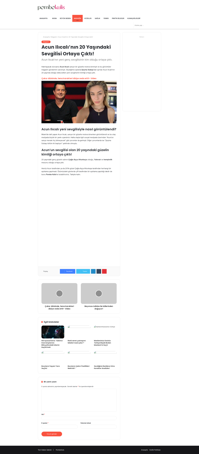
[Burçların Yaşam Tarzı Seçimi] (52, 357)
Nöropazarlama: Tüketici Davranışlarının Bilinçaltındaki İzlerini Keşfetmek (52, 343)
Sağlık (97, 18)
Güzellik (88, 18)
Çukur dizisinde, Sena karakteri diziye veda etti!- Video (68, 78)
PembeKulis (60, 450)
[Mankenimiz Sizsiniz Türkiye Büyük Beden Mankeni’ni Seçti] (105, 332)
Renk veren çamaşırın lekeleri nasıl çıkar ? (77, 341)
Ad (43, 414)
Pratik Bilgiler (118, 18)
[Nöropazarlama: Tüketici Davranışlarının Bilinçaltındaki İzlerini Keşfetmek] (52, 332)
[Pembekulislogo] (51, 7)
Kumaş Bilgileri (133, 18)
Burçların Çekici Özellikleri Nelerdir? (78, 367)
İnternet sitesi (86, 423)
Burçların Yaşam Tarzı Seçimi (50, 367)
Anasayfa (43, 18)
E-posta (44, 423)
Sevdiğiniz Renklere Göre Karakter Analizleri (104, 367)
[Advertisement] (79, 195)
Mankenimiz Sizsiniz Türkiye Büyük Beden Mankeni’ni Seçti (102, 342)
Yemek (106, 18)
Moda (54, 18)
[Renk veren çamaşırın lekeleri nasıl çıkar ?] (79, 332)
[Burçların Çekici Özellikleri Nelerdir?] (79, 357)
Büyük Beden (65, 18)
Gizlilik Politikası (155, 450)
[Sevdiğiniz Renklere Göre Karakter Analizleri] (105, 357)
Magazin (77, 18)
